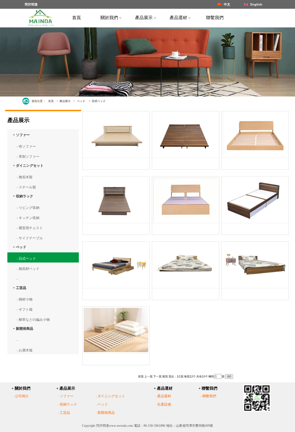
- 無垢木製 (24, 177)
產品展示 (145, 17)
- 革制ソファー (28, 156)
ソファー (67, 396)
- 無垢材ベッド (28, 269)
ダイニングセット (111, 396)
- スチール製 (26, 187)
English (256, 4)
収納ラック (68, 404)
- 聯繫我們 (208, 396)
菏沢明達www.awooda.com (114, 425)
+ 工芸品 (19, 288)
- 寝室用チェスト (30, 228)
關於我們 (110, 17)
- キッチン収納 (28, 218)
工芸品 (65, 412)
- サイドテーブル (30, 238)
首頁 (76, 17)
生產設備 (164, 404)
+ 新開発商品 (23, 328)
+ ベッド (19, 247)
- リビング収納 (28, 208)
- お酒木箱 (24, 350)
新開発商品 (106, 412)
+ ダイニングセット (28, 165)
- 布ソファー (26, 146)
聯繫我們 (215, 17)
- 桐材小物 (24, 299)
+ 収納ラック (23, 196)
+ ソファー (21, 135)
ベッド (102, 404)
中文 (227, 4)
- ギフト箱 (24, 309)
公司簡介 (22, 396)
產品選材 (180, 17)
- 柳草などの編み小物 (33, 319)
